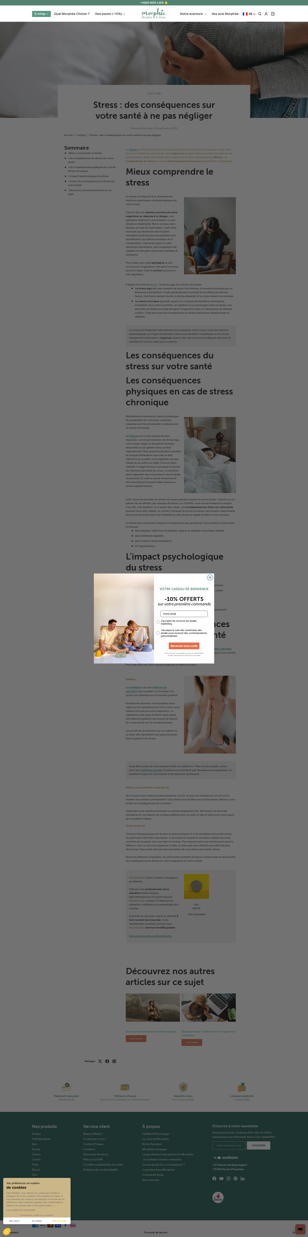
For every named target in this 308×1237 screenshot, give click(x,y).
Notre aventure (191, 14)
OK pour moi (59, 1221)
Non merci (14, 1221)
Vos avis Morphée (225, 14)
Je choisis (37, 1221)
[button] (273, 14)
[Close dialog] (210, 577)
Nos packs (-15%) (108, 14)
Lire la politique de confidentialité (20, 1210)
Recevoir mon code (184, 646)
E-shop (39, 14)
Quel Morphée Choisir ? (72, 14)
